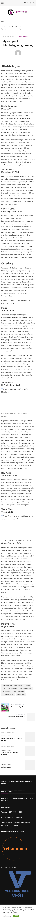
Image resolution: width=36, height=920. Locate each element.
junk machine (19, 685)
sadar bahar (7, 691)
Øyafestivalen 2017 (26, 688)
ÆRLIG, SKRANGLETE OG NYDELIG (9, 754)
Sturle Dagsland (8, 694)
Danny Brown (7, 685)
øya (4, 688)
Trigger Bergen (22, 36)
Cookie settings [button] (7, 916)
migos (28, 685)
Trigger (18, 58)
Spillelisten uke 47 (7, 767)
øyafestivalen (12, 688)
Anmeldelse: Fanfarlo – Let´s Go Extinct (11, 739)
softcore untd (19, 691)
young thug (21, 694)
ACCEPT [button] (16, 916)
